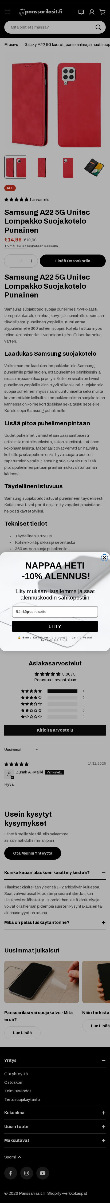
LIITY (55, 626)
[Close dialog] (104, 557)
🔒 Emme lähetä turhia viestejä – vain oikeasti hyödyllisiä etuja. (55, 638)
